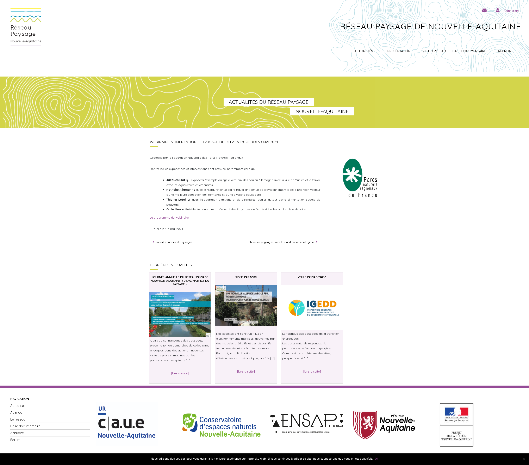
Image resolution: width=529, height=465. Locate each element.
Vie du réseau (434, 51)
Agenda (504, 51)
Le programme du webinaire (169, 217)
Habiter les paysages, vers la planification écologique (281, 242)
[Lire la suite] (180, 373)
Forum (15, 440)
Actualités (363, 51)
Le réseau (17, 419)
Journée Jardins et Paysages (174, 242)
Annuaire (17, 433)
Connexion (511, 11)
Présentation (398, 51)
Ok (376, 458)
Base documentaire (469, 51)
